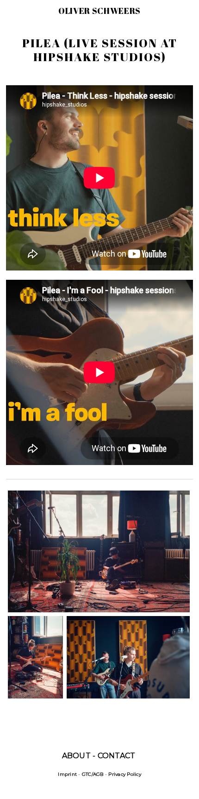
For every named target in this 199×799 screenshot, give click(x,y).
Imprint (67, 774)
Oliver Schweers (99, 10)
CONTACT (117, 755)
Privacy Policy (124, 774)
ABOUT (76, 755)
